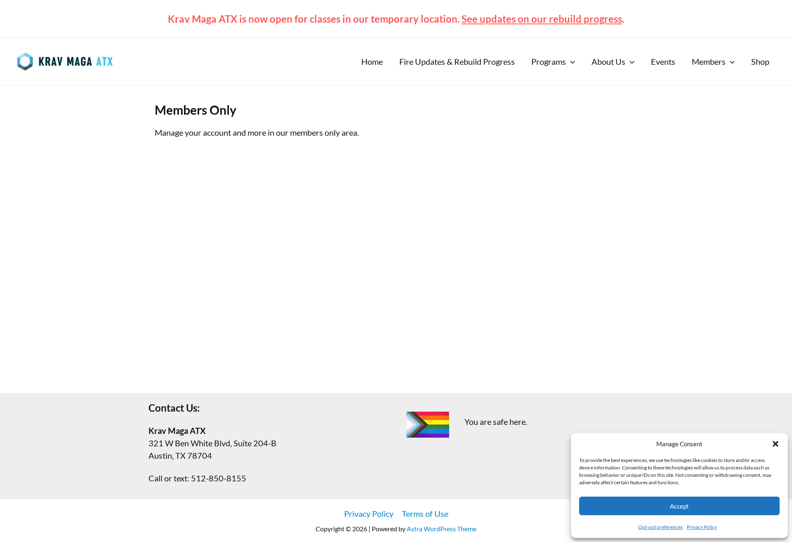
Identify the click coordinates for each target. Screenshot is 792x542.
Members (709, 61)
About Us (608, 61)
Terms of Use (425, 513)
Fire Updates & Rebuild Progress (457, 61)
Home (372, 61)
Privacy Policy (702, 527)
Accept (679, 506)
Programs (548, 61)
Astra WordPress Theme (441, 529)
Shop (760, 61)
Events (663, 61)
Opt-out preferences (660, 527)
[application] (570, 61)
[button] (775, 444)
